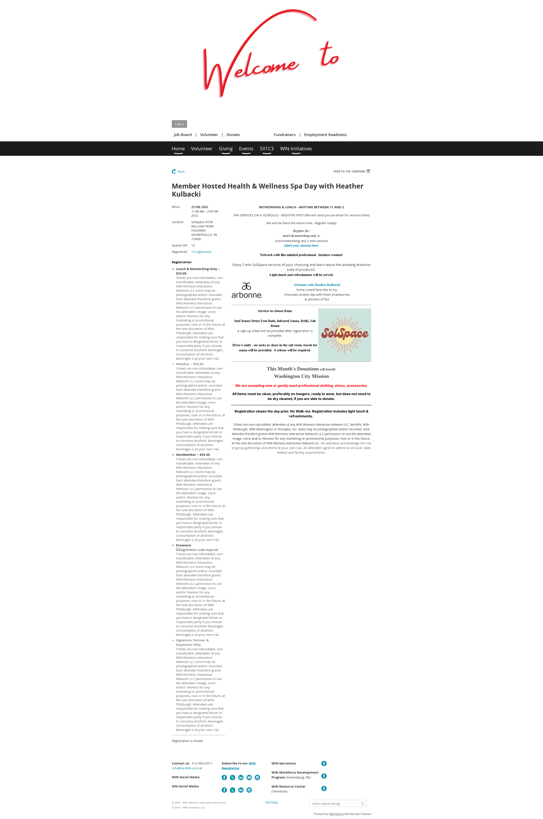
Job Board (183, 134)
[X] (232, 777)
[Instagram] (257, 777)
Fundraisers (285, 134)
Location (178, 222)
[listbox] (352, 171)
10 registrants (201, 251)
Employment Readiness (325, 134)
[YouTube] (249, 777)
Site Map (271, 802)
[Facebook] (224, 777)
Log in (179, 124)
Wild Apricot (336, 814)
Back (181, 171)
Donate (233, 134)
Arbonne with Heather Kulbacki (317, 285)
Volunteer (209, 134)
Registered (179, 252)
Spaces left (179, 245)
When (176, 207)
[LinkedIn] (241, 777)
